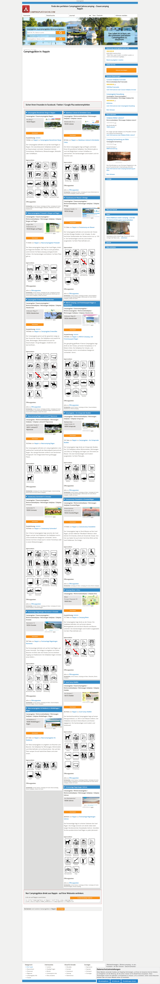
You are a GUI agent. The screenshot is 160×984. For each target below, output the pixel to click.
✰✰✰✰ (38, 138)
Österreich (30, 971)
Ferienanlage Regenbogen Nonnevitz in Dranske (43, 612)
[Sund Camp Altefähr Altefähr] (91, 701)
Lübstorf (112, 127)
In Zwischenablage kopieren (85, 898)
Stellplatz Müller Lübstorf (115, 118)
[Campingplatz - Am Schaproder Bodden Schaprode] (91, 430)
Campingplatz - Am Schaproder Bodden (78, 413)
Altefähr (71, 696)
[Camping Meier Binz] (91, 604)
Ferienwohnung (68, 297)
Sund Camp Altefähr (72, 682)
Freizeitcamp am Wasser (87, 227)
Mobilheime (29, 209)
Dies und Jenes (111, 247)
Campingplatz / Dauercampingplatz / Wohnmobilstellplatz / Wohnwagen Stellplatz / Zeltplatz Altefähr (81, 688)
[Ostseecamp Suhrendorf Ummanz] (53, 516)
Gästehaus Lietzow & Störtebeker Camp (78, 113)
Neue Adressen (111, 114)
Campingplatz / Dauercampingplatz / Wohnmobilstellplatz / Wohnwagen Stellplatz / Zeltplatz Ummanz (43, 502)
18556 (66, 211)
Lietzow (71, 124)
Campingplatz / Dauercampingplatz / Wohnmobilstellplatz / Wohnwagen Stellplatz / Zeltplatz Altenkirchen (43, 305)
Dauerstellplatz (30, 207)
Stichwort (89, 971)
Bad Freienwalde (114, 87)
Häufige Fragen (51, 969)
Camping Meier (84, 617)
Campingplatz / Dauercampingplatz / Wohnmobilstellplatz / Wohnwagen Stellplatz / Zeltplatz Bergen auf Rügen (43, 219)
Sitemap (68, 973)
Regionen (29, 973)
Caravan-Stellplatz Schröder (116, 80)
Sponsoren (89, 967)
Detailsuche (50, 15)
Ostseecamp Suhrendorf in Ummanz (39, 497)
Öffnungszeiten (74, 190)
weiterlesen (124, 238)
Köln (111, 103)
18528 (28, 122)
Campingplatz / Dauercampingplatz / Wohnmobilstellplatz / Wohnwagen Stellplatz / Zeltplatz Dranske (43, 617)
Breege (71, 211)
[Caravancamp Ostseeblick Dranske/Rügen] (91, 516)
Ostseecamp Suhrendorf (49, 528)
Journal (72, 15)
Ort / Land (33, 49)
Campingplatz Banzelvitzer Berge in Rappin (41, 113)
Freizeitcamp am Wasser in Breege (77, 198)
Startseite (26, 15)
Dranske (33, 625)
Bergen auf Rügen (36, 229)
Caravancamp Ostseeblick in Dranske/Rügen (80, 499)
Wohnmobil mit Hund (86, 297)
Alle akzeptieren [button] (103, 981)
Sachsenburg (113, 148)
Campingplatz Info (32, 975)
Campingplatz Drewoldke (49, 331)
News (108, 214)
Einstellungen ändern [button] (129, 981)
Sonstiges (89, 973)
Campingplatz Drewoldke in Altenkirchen (41, 300)
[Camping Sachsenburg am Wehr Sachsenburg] (119, 163)
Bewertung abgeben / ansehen (114, 60)
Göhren (71, 800)
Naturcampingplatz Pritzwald (50, 243)
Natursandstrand (46, 294)
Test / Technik (97, 15)
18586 (28, 722)
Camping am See (45, 292)
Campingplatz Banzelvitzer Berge (50, 140)
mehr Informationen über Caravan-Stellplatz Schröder (121, 90)
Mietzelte (46, 207)
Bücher (49, 971)
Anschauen (35, 133)
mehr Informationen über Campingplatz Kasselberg (120, 106)
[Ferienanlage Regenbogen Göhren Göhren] (91, 806)
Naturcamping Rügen (48, 443)
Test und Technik (111, 209)
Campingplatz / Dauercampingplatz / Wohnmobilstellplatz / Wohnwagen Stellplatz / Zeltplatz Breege (81, 203)
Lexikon (49, 967)
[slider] (48, 128)
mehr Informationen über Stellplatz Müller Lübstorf (120, 135)
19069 (108, 127)
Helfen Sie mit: (111, 64)
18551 (28, 427)
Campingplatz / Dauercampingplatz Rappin (39, 116)
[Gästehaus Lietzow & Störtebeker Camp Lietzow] (91, 129)
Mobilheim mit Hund (54, 207)
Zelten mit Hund (80, 193)
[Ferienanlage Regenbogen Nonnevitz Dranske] (53, 631)
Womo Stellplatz (71, 193)
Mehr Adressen (110, 110)
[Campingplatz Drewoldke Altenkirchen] (53, 318)
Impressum (69, 971)
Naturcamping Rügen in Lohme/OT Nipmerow (42, 416)
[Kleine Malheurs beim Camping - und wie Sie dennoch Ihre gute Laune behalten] (118, 234)
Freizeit (29, 977)
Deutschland (30, 969)
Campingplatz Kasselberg (115, 94)
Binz (70, 601)
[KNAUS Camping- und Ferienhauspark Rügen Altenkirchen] (91, 324)
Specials (88, 969)
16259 (108, 87)
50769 (108, 103)
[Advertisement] (63, 936)
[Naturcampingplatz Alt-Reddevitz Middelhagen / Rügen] (53, 727)
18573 (66, 696)
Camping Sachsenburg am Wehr (117, 139)
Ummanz (34, 510)
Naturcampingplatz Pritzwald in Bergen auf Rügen (43, 213)
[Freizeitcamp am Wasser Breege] (91, 217)
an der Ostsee (36, 206)
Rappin (33, 122)
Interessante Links (52, 973)
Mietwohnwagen (38, 207)
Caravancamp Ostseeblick (87, 527)
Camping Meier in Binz (73, 590)
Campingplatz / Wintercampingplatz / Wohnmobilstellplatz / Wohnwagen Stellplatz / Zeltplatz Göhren (81, 793)
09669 (108, 148)
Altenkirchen (35, 313)
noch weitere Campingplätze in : (40, 909)
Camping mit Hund (55, 206)
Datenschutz (69, 975)
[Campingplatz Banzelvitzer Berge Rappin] (53, 127)
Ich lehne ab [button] (115, 981)
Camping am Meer (45, 206)
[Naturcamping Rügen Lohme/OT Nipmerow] (53, 433)
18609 (66, 601)
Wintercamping (74, 408)
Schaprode (72, 426)
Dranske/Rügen (74, 513)
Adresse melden (121, 15)
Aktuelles (68, 967)
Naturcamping (38, 294)
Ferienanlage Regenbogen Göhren (76, 787)
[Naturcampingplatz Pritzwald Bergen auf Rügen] (53, 232)
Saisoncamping (56, 491)
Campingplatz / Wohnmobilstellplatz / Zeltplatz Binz (80, 594)
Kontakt (68, 969)
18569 (66, 426)
